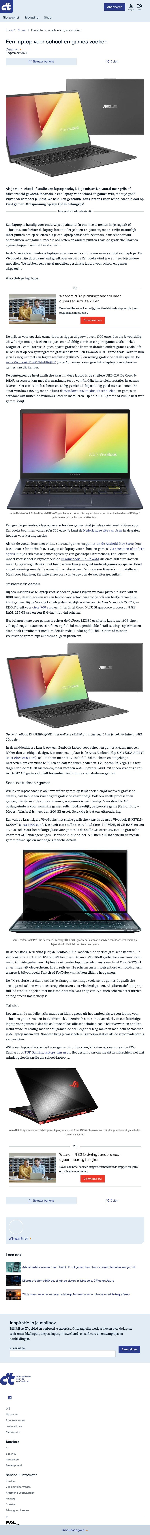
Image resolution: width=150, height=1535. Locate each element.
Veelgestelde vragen (18, 1486)
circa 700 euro (42, 607)
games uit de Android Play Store (110, 543)
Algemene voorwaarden (20, 1492)
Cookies (11, 1504)
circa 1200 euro (31, 824)
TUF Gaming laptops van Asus (47, 1052)
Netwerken (12, 1459)
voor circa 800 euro (21, 758)
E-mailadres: (17, 1348)
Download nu (93, 320)
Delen (114, 61)
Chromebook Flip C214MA (80, 559)
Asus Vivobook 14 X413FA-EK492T (31, 362)
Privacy (10, 1498)
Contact (11, 1481)
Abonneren (114, 7)
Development (14, 1465)
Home (9, 30)
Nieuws (22, 30)
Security (11, 1453)
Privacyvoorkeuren (17, 1510)
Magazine (12, 1414)
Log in (11, 54)
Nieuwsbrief (13, 1432)
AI (7, 1447)
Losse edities (14, 1426)
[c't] (6, 6)
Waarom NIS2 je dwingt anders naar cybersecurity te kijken (90, 298)
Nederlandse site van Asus (102, 530)
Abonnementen (15, 1420)
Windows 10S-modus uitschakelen (90, 391)
